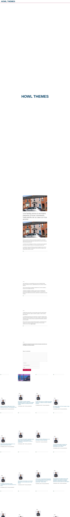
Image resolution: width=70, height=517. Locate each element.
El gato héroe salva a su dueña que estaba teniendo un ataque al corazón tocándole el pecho (44, 402)
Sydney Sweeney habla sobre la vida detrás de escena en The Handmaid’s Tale (8, 407)
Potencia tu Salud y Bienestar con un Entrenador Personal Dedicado (43, 440)
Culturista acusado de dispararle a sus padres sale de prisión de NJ (7, 444)
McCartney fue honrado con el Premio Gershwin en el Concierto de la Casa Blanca (25, 482)
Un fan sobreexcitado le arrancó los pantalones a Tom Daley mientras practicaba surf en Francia (60, 445)
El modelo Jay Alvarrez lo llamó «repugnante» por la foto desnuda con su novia (8, 484)
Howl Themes (8, 1)
